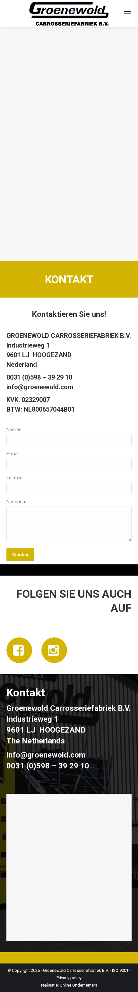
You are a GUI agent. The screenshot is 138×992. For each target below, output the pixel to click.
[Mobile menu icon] (127, 14)
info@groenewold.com (39, 387)
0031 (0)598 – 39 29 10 (39, 377)
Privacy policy (69, 977)
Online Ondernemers (78, 985)
